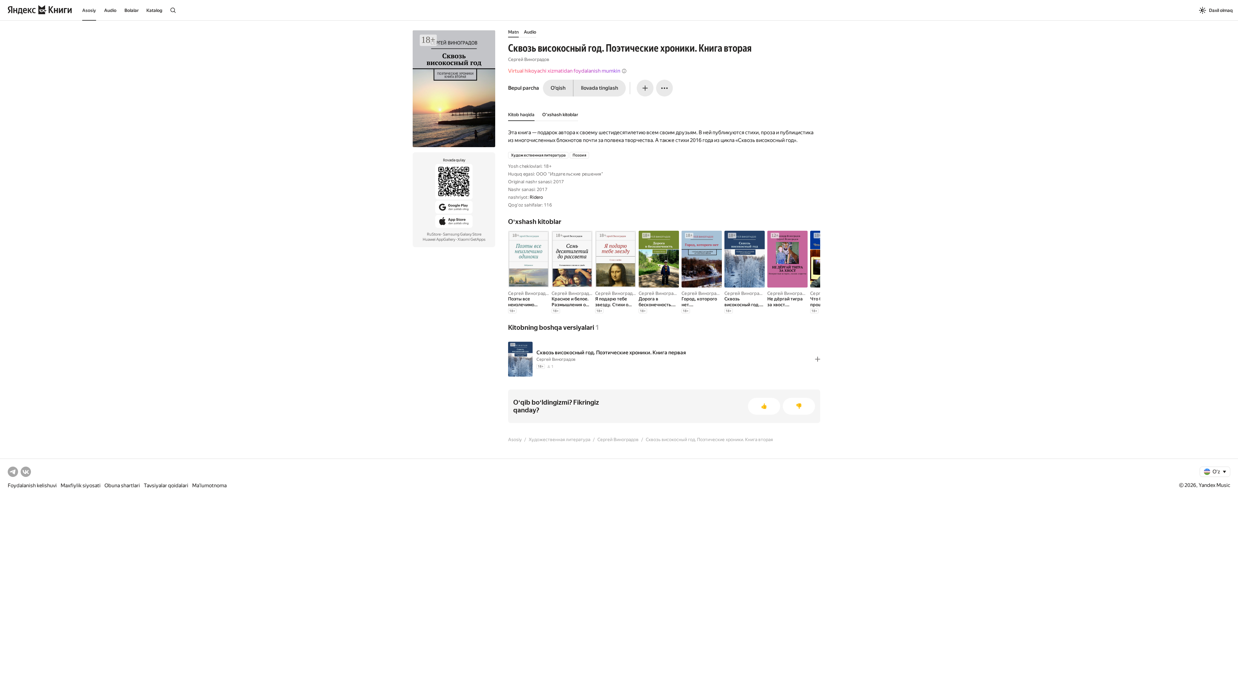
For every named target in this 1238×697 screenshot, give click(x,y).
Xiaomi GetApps (471, 239)
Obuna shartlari (122, 485)
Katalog (154, 10)
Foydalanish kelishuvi (32, 485)
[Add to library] (817, 359)
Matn (513, 32)
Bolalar (131, 10)
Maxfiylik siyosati (81, 485)
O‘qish (558, 88)
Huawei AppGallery (439, 239)
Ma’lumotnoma (209, 485)
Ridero (536, 197)
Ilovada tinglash (599, 88)
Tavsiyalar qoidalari (166, 485)
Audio (110, 10)
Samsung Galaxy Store (462, 234)
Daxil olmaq (1221, 10)
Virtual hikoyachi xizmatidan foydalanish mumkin (564, 71)
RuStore (434, 234)
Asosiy (89, 10)
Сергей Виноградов (528, 59)
